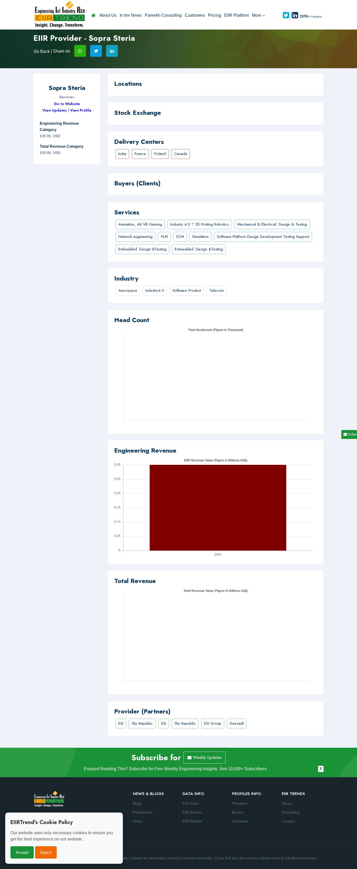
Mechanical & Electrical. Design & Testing (272, 224)
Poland (160, 154)
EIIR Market (192, 821)
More (256, 15)
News (137, 821)
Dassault (237, 723)
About (286, 803)
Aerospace (127, 290)
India (122, 154)
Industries (240, 821)
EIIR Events (192, 812)
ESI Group (212, 723)
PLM (164, 236)
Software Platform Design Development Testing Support (263, 236)
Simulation (200, 236)
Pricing (214, 15)
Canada (180, 154)
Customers (195, 15)
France (140, 154)
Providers (240, 803)
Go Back (42, 51)
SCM (180, 236)
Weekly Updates (207, 757)
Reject (45, 852)
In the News (131, 15)
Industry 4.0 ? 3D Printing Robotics (199, 224)
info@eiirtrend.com (300, 858)
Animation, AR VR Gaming (140, 224)
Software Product (186, 290)
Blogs (137, 803)
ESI (120, 723)
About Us (108, 15)
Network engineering (135, 236)
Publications (143, 812)
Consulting (290, 812)
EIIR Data (190, 803)
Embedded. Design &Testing (142, 249)
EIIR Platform (236, 15)
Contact (288, 821)
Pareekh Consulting (163, 15)
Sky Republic (142, 723)
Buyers (238, 812)
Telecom (216, 290)
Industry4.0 (155, 290)
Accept (22, 852)
